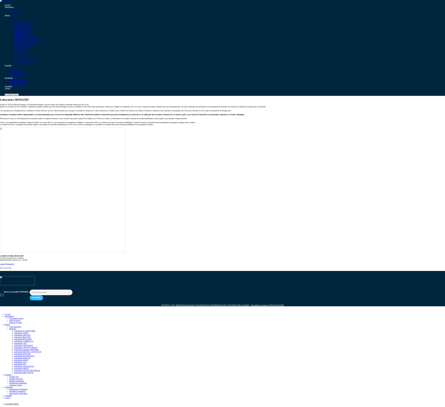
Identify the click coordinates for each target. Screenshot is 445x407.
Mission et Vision (15, 13)
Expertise (8, 65)
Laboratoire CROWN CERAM (25, 38)
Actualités (8, 86)
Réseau (7, 15)
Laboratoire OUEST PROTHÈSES (27, 61)
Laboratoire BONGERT (23, 30)
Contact (7, 88)
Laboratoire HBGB (21, 51)
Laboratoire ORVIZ (21, 59)
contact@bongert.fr (7, 264)
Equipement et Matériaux (18, 80)
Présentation (9, 7)
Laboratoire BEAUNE (22, 28)
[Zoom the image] (222, 281)
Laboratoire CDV (20, 34)
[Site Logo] (5, 1)
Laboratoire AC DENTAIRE (24, 22)
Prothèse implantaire (16, 72)
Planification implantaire (18, 74)
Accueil (7, 5)
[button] (1, 310)
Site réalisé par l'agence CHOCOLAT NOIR (267, 305)
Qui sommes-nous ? (16, 9)
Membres (12, 20)
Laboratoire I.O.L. (20, 53)
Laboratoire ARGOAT (22, 26)
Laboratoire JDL (20, 55)
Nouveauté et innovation (18, 84)
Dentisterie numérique (17, 82)
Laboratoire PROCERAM (23, 63)
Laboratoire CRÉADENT (23, 36)
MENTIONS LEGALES (185, 305)
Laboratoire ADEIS (21, 24)
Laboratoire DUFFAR (22, 45)
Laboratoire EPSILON (22, 49)
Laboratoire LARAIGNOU (24, 57)
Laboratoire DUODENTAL (24, 47)
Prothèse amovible (16, 70)
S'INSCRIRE (36, 298)
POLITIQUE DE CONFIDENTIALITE (211, 305)
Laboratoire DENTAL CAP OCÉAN (27, 42)
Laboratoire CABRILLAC (24, 32)
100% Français (14, 11)
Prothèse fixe (14, 67)
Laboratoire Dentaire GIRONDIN (26, 40)
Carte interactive (15, 17)
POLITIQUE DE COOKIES (238, 305)
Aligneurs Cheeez (15, 76)
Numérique (9, 78)
